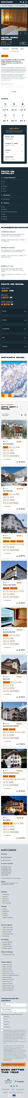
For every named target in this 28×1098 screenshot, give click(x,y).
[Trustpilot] (19, 1081)
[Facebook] (11, 1086)
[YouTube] (17, 1086)
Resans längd (9, 136)
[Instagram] (14, 1086)
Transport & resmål (11, 143)
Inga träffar (14, 128)
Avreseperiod (9, 157)
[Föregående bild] (20, 33)
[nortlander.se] (8, 850)
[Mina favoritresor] (21, 2)
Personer (8, 150)
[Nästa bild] (25, 33)
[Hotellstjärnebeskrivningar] (10, 42)
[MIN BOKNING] (23, 2)
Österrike (9, 44)
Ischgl (4, 44)
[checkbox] (14, 1022)
